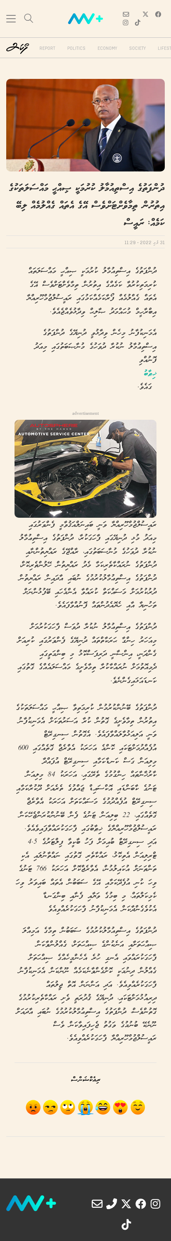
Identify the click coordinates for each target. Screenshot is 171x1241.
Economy (107, 48)
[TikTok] (126, 1224)
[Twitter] (126, 1203)
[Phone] (111, 1203)
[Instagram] (155, 1203)
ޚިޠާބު (150, 373)
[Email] (97, 1203)
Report (47, 48)
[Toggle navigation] (11, 18)
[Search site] (28, 19)
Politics (76, 48)
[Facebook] (140, 1203)
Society (137, 48)
